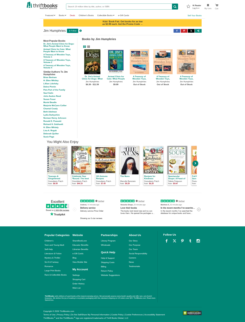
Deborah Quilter (51, 133)
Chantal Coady (50, 108)
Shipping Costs (107, 262)
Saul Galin (48, 93)
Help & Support (108, 258)
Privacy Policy (63, 314)
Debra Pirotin (49, 87)
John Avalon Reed (52, 96)
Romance (49, 266)
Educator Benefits (80, 245)
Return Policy (107, 271)
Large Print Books (53, 270)
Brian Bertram (50, 77)
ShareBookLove (79, 241)
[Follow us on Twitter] (174, 240)
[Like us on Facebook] (166, 240)
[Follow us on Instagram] (198, 240)
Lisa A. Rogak (50, 130)
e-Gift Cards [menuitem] (123, 15)
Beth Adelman (50, 112)
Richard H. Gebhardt (53, 124)
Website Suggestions (110, 275)
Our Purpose (134, 245)
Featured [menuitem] (49, 15)
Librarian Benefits (80, 249)
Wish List (76, 288)
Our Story (133, 241)
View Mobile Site (79, 262)
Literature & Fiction (53, 253)
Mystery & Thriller (52, 258)
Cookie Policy (117, 314)
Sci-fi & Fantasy (52, 262)
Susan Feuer (49, 99)
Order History (78, 283)
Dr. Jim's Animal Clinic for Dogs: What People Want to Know (58, 45)
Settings (76, 275)
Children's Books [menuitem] (86, 15)
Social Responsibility (138, 253)
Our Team (133, 249)
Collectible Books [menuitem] (105, 15)
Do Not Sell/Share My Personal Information (90, 314)
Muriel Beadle (50, 102)
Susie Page (48, 137)
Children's (49, 241)
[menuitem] (197, 6)
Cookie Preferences (134, 314)
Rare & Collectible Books (56, 275)
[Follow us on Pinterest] (182, 240)
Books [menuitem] (61, 15)
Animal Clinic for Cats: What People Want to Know (57, 50)
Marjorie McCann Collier (54, 105)
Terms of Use (49, 314)
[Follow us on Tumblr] (190, 240)
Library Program (108, 241)
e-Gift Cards (77, 253)
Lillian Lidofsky (50, 83)
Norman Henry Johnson (54, 118)
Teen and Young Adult (54, 245)
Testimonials (134, 266)
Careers (132, 258)
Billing (103, 266)
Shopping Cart (78, 279)
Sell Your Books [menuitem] (195, 15)
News (131, 262)
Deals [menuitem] (72, 15)
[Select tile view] (88, 46)
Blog (74, 258)
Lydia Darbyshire (51, 115)
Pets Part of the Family (54, 90)
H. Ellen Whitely (51, 127)
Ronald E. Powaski (52, 121)
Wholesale (105, 245)
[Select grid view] (84, 46)
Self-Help (49, 249)
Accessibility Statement (154, 314)
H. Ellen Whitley (51, 80)
